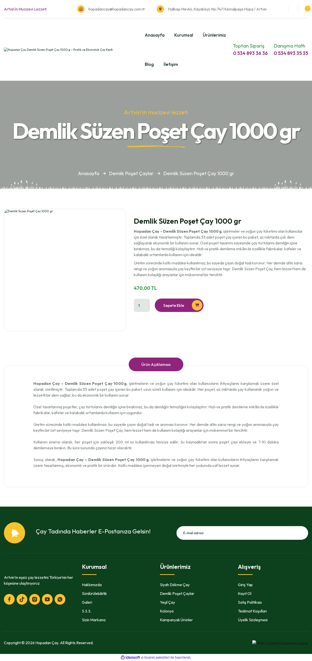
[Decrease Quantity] (145, 307)
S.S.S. (86, 611)
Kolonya (167, 611)
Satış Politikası (250, 602)
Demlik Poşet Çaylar (177, 593)
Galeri (87, 602)
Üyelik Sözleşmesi (253, 619)
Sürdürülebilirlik (94, 593)
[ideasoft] (130, 657)
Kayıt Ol (244, 593)
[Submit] (302, 533)
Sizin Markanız (94, 619)
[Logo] (58, 49)
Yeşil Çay (167, 602)
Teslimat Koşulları (252, 611)
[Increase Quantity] (145, 303)
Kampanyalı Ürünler (176, 619)
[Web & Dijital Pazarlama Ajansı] (280, 642)
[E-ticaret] (155, 657)
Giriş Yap (245, 584)
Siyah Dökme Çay (175, 584)
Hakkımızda (92, 584)
